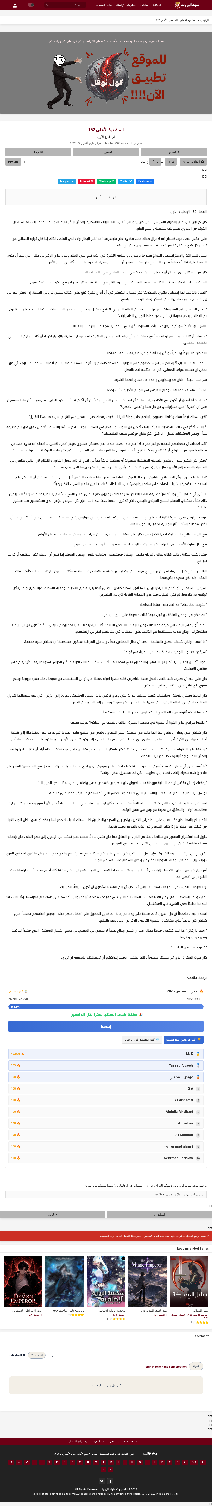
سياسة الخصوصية (133, 1441)
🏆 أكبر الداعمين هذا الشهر (183, 1039)
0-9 (194, 1462)
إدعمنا (106, 1026)
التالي (39, 152)
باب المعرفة (98, 1441)
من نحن (114, 1441)
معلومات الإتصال (78, 1441)
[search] (47, 5)
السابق (172, 152)
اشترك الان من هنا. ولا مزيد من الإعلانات (179, 1194)
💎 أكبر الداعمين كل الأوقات (142, 1039)
